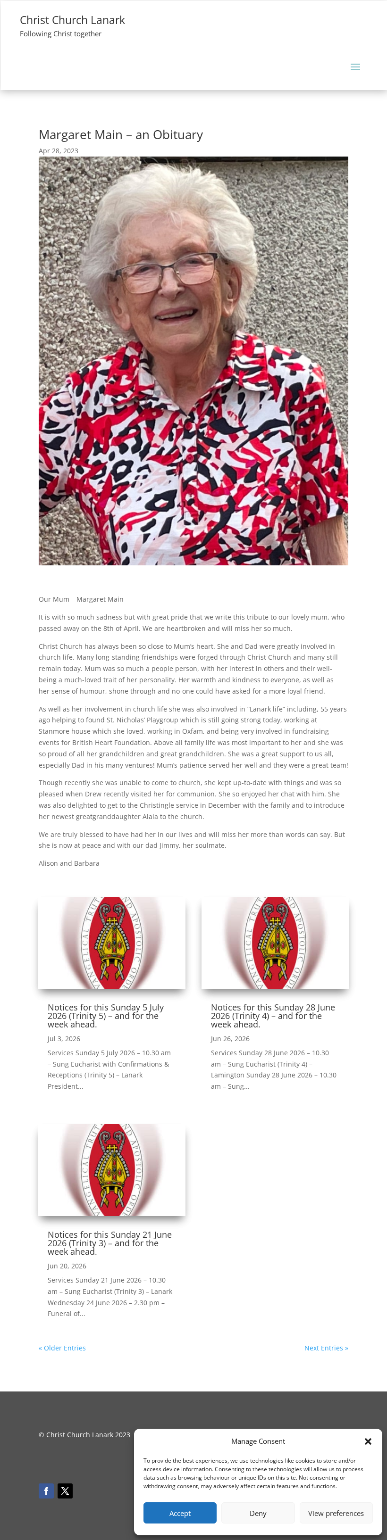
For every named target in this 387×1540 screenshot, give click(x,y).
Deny (258, 1513)
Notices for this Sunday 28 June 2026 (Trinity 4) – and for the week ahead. (273, 1016)
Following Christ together (60, 33)
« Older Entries (62, 1347)
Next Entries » (326, 1347)
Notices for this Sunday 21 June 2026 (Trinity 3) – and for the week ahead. (110, 1243)
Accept (180, 1513)
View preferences (336, 1513)
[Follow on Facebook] (46, 1491)
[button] (368, 1441)
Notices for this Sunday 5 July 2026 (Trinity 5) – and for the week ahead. (106, 1016)
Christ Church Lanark (72, 19)
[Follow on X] (65, 1491)
